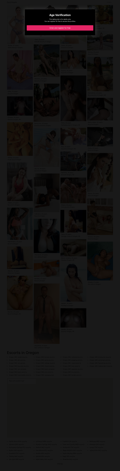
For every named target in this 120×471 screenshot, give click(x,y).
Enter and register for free (60, 28)
